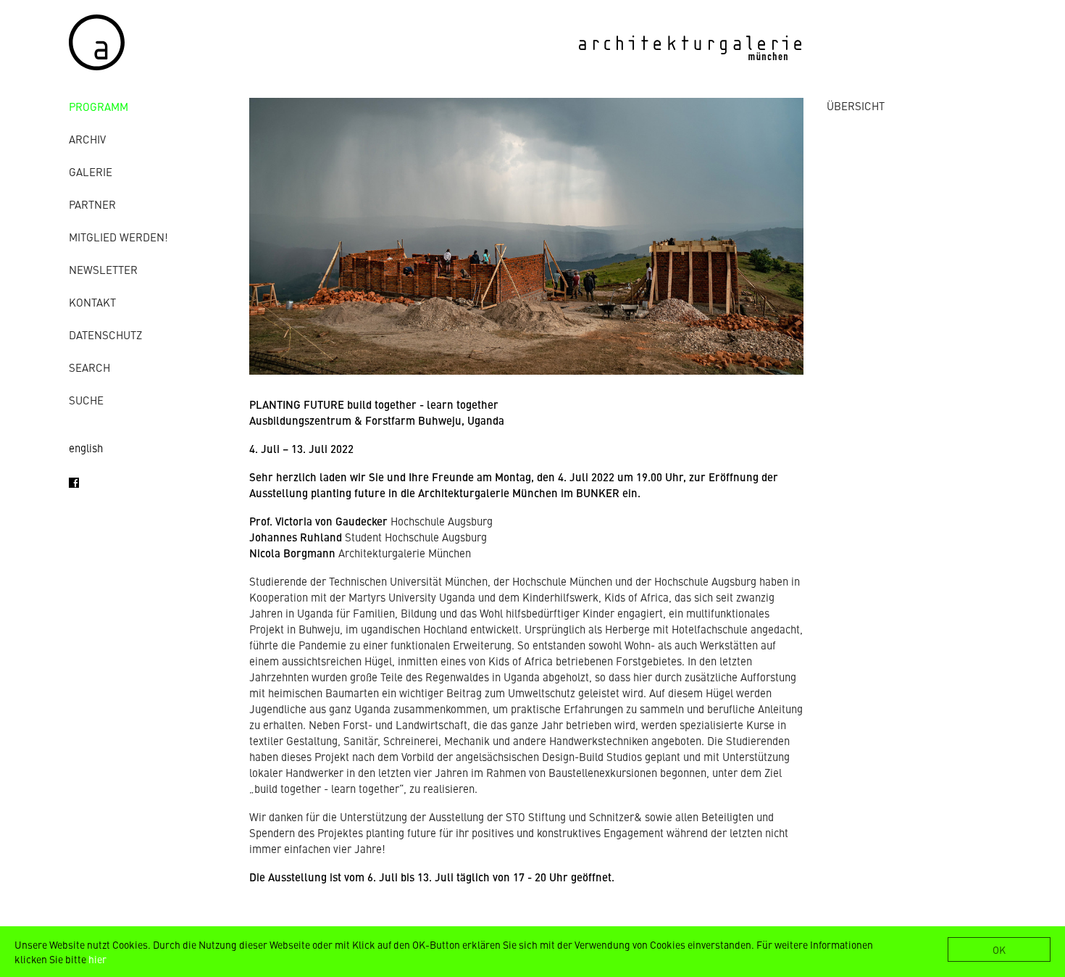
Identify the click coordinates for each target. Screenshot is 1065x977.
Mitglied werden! (118, 236)
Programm (98, 106)
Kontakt (92, 301)
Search (89, 367)
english (86, 447)
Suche (86, 399)
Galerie (90, 171)
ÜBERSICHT (856, 105)
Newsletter (103, 269)
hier (97, 959)
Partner (92, 204)
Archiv (87, 138)
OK (999, 949)
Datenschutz (105, 334)
